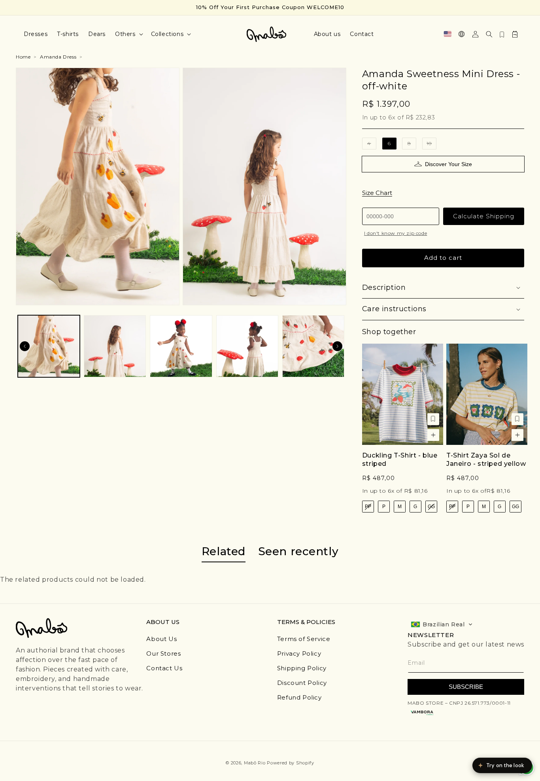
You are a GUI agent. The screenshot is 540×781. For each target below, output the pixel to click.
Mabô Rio (255, 763)
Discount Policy (302, 682)
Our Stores (163, 653)
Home (23, 57)
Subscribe (466, 686)
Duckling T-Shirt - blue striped (400, 459)
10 (431, 144)
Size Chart (377, 193)
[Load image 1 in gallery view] (49, 346)
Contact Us (164, 668)
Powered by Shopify (290, 763)
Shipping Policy (302, 668)
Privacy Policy (299, 653)
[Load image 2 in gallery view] (115, 346)
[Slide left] (24, 346)
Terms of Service (303, 639)
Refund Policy (299, 697)
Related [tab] (223, 551)
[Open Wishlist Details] (502, 34)
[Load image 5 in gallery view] (313, 346)
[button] (128, 34)
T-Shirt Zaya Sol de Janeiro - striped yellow (486, 459)
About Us (161, 639)
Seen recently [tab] (298, 551)
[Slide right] (337, 346)
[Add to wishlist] (433, 419)
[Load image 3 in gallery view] (181, 346)
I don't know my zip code (395, 233)
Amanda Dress (58, 57)
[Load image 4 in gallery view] (247, 346)
